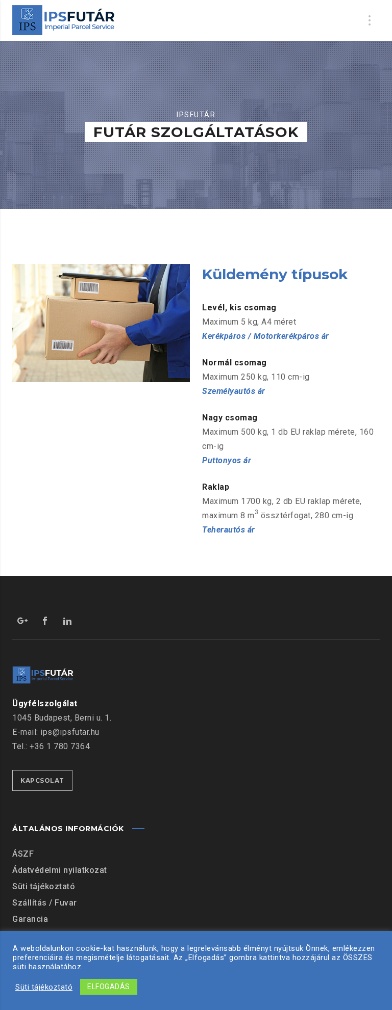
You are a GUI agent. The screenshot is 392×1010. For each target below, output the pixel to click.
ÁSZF (23, 854)
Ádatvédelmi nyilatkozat (59, 870)
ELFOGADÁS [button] (108, 986)
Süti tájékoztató (43, 886)
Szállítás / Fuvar (44, 903)
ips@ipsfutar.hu (70, 732)
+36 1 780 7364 (60, 746)
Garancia (30, 919)
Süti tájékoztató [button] (43, 987)
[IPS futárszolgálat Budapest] (63, 20)
